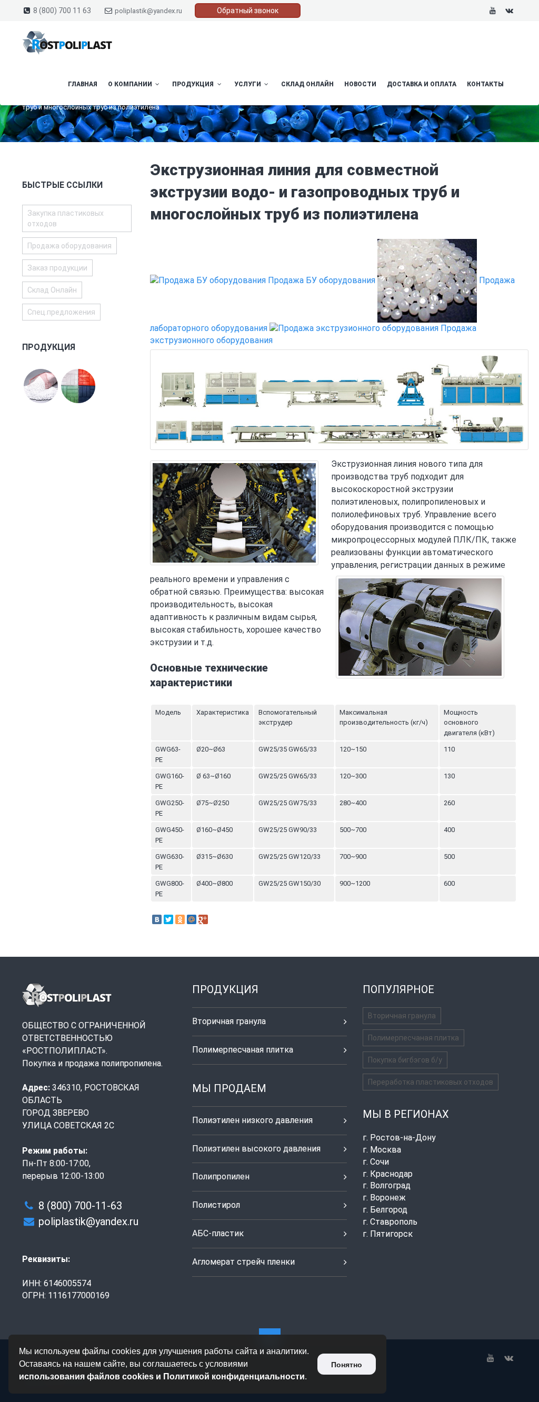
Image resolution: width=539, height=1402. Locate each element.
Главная (82, 84)
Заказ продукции (57, 268)
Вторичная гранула (229, 1021)
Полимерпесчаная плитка (242, 1050)
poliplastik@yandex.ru (148, 11)
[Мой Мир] (191, 919)
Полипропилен (220, 1176)
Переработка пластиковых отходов (430, 1082)
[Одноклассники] (180, 919)
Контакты (485, 84)
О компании (131, 84)
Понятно (346, 1364)
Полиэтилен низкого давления (252, 1120)
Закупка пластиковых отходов (65, 218)
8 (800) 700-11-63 (80, 1205)
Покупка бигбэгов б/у (405, 1060)
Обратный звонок (247, 10)
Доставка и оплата (421, 84)
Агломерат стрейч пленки (243, 1262)
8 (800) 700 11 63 (62, 10)
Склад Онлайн (307, 84)
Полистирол (216, 1205)
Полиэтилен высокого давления (256, 1149)
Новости (360, 84)
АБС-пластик (218, 1233)
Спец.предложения (61, 312)
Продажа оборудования (69, 246)
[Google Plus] (203, 919)
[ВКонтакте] (157, 919)
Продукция (193, 84)
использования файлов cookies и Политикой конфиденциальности (162, 1376)
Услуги (248, 84)
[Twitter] (168, 919)
